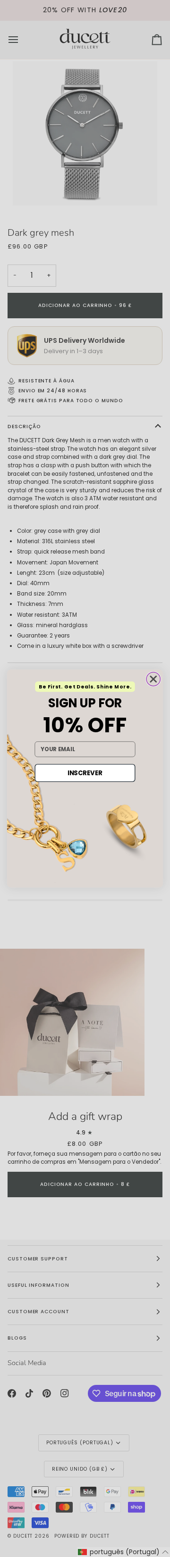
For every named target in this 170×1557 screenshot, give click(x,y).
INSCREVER (85, 773)
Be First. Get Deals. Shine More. (85, 686)
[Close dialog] (153, 679)
